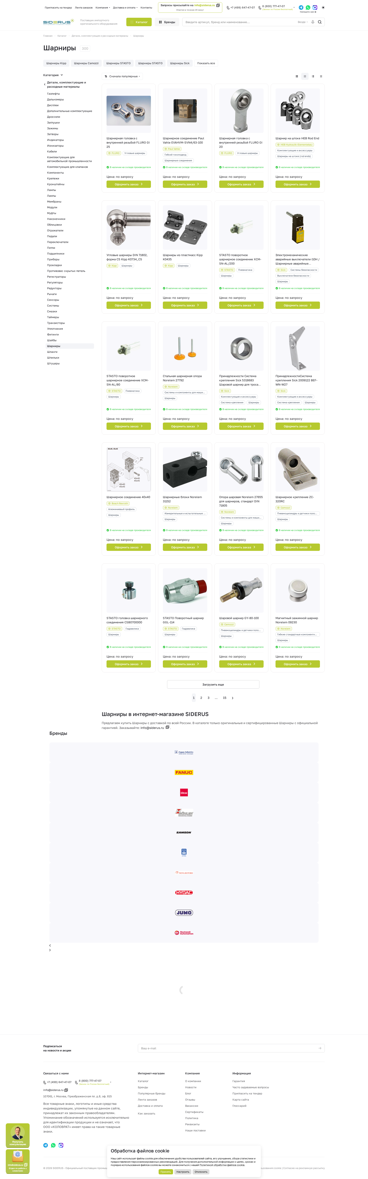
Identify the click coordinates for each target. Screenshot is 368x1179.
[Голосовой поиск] (313, 22)
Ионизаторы (55, 145)
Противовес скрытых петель (66, 270)
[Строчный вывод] (313, 76)
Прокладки (54, 265)
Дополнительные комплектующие (69, 111)
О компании (193, 1081)
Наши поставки (195, 1130)
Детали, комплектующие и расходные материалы (66, 84)
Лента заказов (147, 1099)
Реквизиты (192, 1124)
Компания (192, 1073)
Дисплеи (53, 105)
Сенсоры (53, 299)
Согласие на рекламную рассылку (304, 1168)
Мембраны (54, 201)
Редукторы (54, 288)
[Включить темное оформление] (323, 7)
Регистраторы (56, 276)
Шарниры (53, 346)
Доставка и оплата (150, 1105)
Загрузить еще (213, 684)
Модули (52, 207)
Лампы (51, 190)
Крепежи (53, 178)
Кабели (52, 151)
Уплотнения (55, 328)
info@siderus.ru (204, 5)
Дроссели (53, 116)
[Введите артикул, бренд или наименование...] (320, 22)
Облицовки (54, 224)
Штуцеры (53, 363)
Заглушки (53, 122)
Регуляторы (55, 282)
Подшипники (55, 253)
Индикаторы (55, 139)
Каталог (143, 1081)
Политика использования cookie (261, 1168)
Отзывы (190, 1099)
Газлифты (53, 93)
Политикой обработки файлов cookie (222, 1164)
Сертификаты (194, 1111)
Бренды (143, 1087)
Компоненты (55, 172)
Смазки (52, 311)
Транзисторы (56, 322)
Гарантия (238, 1081)
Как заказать (146, 1113)
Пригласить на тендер (247, 1093)
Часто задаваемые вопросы (250, 1087)
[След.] (233, 697)
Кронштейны (55, 184)
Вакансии (191, 1105)
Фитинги (53, 334)
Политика (191, 1118)
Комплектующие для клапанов (67, 166)
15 (224, 698)
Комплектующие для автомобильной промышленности (69, 159)
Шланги (52, 351)
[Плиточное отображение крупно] (297, 76)
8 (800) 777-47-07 (273, 6)
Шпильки (53, 357)
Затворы (52, 134)
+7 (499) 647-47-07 (243, 7)
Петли (51, 247)
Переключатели (57, 242)
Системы (53, 305)
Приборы (53, 259)
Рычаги (52, 294)
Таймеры (53, 317)
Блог (188, 1093)
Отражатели (55, 230)
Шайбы (52, 340)
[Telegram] (301, 7)
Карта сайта (240, 1099)
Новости (190, 1087)
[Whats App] (308, 7)
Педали (52, 236)
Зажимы (52, 128)
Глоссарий (239, 1105)
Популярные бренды (151, 1093)
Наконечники (56, 218)
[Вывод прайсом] (321, 76)
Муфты (51, 213)
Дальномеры (55, 99)
